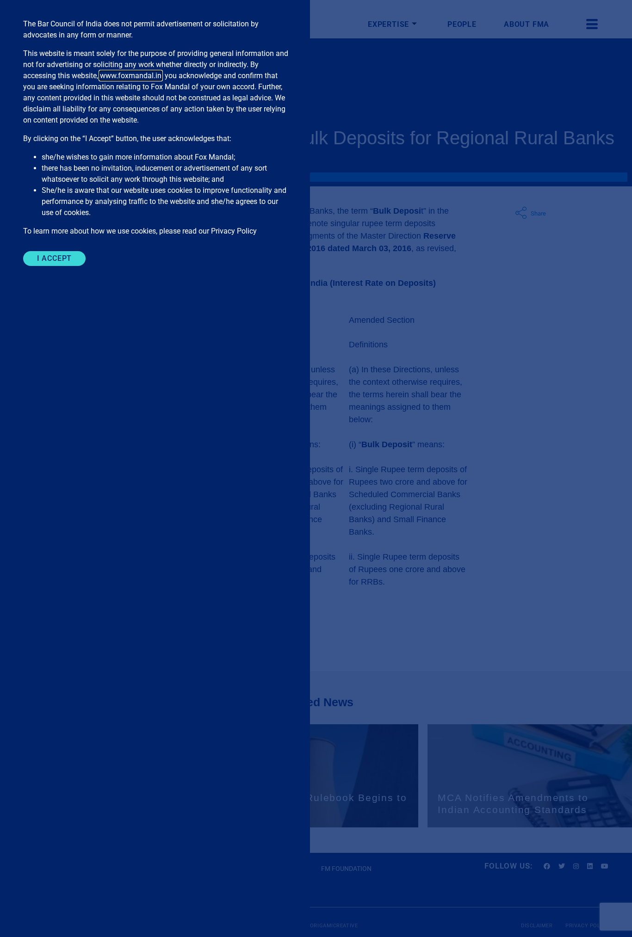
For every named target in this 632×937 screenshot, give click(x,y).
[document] (316, 468)
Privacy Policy (234, 231)
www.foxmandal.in (130, 75)
